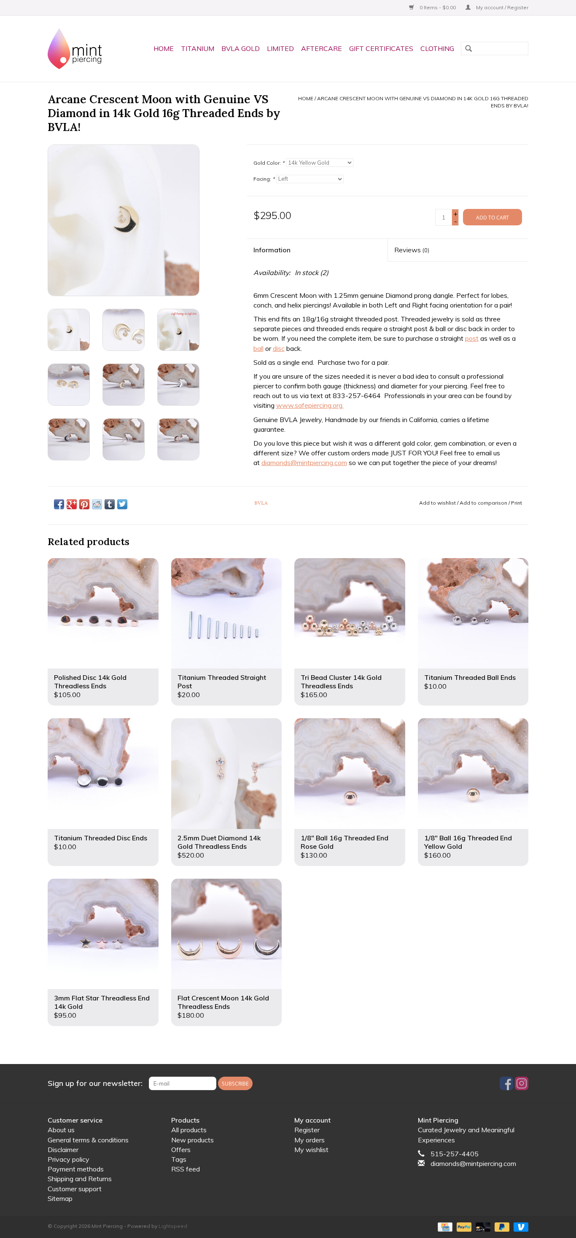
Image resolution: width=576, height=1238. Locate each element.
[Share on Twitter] (122, 504)
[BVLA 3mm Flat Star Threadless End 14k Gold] (103, 934)
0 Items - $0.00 (437, 7)
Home (163, 48)
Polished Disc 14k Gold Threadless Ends (90, 681)
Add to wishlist (437, 503)
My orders (309, 1140)
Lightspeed (173, 1226)
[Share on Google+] (72, 504)
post (472, 338)
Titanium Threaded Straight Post (222, 681)
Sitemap (60, 1198)
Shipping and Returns (80, 1178)
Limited (280, 48)
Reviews (411, 250)
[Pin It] (84, 504)
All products (189, 1130)
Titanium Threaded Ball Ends (470, 677)
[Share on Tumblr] (110, 504)
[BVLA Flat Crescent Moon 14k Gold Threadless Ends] (226, 934)
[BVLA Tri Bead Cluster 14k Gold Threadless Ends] (349, 613)
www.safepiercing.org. (310, 405)
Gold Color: (268, 163)
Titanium (197, 48)
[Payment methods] (444, 1226)
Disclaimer (63, 1149)
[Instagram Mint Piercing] (521, 1083)
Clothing (437, 48)
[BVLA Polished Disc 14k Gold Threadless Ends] (103, 613)
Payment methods (76, 1169)
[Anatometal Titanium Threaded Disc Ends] (103, 773)
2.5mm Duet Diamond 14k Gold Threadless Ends (219, 842)
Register (307, 1130)
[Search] (468, 49)
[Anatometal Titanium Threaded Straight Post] (226, 613)
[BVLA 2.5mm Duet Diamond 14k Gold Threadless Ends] (226, 773)
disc (279, 348)
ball (258, 348)
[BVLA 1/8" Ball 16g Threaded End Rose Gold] (349, 773)
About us (61, 1130)
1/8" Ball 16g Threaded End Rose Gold (344, 842)
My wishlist (311, 1149)
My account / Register (501, 7)
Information (272, 250)
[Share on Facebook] (59, 504)
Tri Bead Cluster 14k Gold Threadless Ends (341, 681)
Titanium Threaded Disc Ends (100, 838)
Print (516, 503)
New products (192, 1140)
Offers (181, 1149)
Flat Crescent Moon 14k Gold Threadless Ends (223, 1002)
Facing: (264, 179)
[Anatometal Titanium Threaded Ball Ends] (473, 613)
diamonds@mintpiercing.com (304, 462)
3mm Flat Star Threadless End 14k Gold (102, 1002)
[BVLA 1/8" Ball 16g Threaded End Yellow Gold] (473, 773)
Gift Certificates (381, 48)
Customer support (75, 1189)
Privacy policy (68, 1159)
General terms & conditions (88, 1140)
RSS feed (185, 1169)
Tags (178, 1159)
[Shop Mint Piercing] (78, 48)
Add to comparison (484, 503)
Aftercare (321, 48)
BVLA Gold (240, 48)
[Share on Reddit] (97, 504)
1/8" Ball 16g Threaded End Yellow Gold (468, 842)
